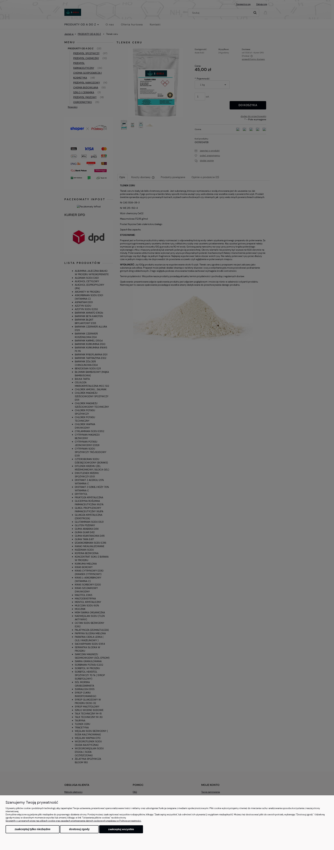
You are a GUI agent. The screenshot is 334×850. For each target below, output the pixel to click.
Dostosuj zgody (79, 829)
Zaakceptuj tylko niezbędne (32, 829)
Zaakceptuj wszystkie (121, 829)
